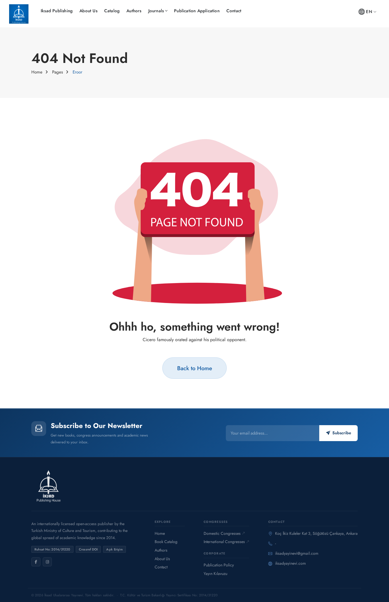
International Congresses (224, 541)
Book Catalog (166, 541)
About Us (88, 11)
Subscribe (341, 433)
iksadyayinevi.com (290, 563)
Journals (156, 11)
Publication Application (197, 11)
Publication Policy (219, 565)
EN (369, 12)
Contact (233, 11)
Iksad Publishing (57, 11)
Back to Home (194, 368)
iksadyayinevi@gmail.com (296, 553)
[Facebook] (35, 561)
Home (36, 72)
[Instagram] (47, 561)
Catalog (112, 11)
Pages (57, 72)
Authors (133, 11)
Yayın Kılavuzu (215, 573)
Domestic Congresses (222, 533)
